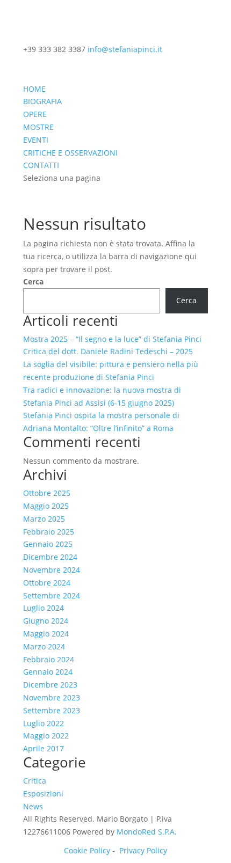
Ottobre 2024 (46, 582)
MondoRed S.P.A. (147, 832)
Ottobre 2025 (46, 493)
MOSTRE (38, 127)
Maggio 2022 (46, 735)
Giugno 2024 (45, 621)
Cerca (33, 281)
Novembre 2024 (51, 570)
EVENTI (35, 140)
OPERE (35, 114)
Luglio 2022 (43, 723)
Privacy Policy (143, 850)
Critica (34, 781)
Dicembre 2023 (50, 684)
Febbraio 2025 (48, 531)
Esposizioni (43, 793)
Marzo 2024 (44, 646)
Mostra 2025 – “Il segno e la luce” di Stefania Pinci (112, 339)
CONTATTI (41, 165)
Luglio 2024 (43, 608)
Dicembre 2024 (50, 557)
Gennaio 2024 (48, 672)
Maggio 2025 (46, 506)
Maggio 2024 (46, 633)
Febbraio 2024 (48, 659)
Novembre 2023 (51, 697)
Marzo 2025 (44, 519)
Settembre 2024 (51, 595)
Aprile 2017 (43, 748)
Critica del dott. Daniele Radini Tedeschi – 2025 (108, 351)
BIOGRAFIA (42, 101)
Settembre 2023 (51, 710)
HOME (34, 89)
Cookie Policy (87, 850)
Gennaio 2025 (48, 544)
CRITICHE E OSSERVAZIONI (70, 153)
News (33, 806)
